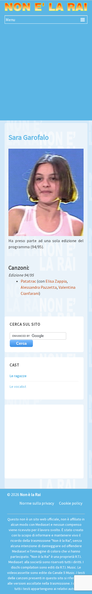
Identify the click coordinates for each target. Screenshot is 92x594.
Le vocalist (18, 386)
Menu (10, 19)
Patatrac (28, 281)
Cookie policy (70, 503)
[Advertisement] (46, 74)
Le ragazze (18, 376)
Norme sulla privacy (36, 503)
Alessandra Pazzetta (39, 287)
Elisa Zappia (56, 281)
